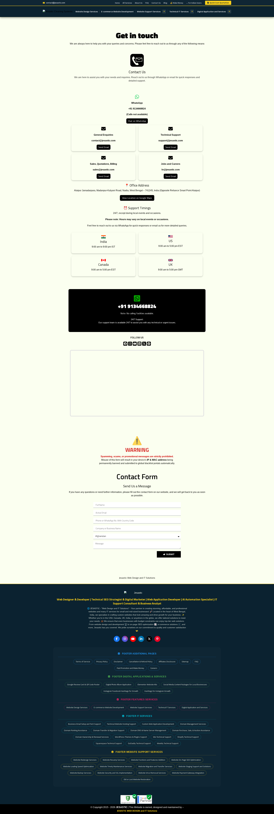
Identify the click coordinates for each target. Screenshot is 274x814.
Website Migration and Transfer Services (155, 766)
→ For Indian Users (194, 2)
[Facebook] (125, 344)
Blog (165, 2)
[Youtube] (135, 344)
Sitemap (185, 661)
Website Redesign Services (84, 759)
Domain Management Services (193, 724)
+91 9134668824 (137, 306)
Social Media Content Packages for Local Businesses (185, 684)
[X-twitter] (144, 344)
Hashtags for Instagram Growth (157, 691)
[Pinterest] (149, 344)
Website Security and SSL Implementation (114, 772)
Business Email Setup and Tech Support (84, 724)
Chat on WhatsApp (137, 121)
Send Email (103, 147)
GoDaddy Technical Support (139, 743)
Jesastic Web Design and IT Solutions (137, 577)
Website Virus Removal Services (152, 772)
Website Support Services (149, 11)
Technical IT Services (179, 11)
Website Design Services (86, 11)
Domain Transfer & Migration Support (108, 730)
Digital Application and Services (211, 11)
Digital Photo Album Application (118, 684)
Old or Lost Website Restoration (137, 779)
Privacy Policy (102, 661)
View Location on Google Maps (137, 198)
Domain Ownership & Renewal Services (92, 736)
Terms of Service (83, 661)
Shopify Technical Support (188, 736)
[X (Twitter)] (149, 639)
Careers (153, 668)
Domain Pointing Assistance (75, 730)
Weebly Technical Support (167, 743)
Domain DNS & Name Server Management (148, 730)
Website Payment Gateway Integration (188, 772)
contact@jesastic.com (55, 2)
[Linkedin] (139, 344)
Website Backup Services (80, 772)
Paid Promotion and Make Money (130, 668)
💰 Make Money (176, 2)
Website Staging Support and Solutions (195, 766)
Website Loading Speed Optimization (78, 766)
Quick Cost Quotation (219, 2)
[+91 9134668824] (137, 298)
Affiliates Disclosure (167, 661)
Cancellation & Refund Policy (140, 661)
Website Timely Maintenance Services (116, 766)
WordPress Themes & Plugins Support (131, 736)
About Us (138, 2)
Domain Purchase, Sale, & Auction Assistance (191, 730)
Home (117, 2)
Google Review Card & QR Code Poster (83, 684)
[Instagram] (130, 344)
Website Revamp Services (114, 759)
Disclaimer (118, 661)
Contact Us (156, 2)
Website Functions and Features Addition (148, 759)
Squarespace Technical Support (109, 743)
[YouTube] (133, 639)
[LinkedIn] (141, 639)
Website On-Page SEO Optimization (186, 759)
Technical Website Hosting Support (121, 724)
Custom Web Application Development (158, 724)
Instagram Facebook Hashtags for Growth (121, 691)
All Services (127, 2)
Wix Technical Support (162, 736)
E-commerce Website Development (117, 11)
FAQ (147, 2)
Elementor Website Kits (147, 684)
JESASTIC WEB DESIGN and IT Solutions (137, 810)
